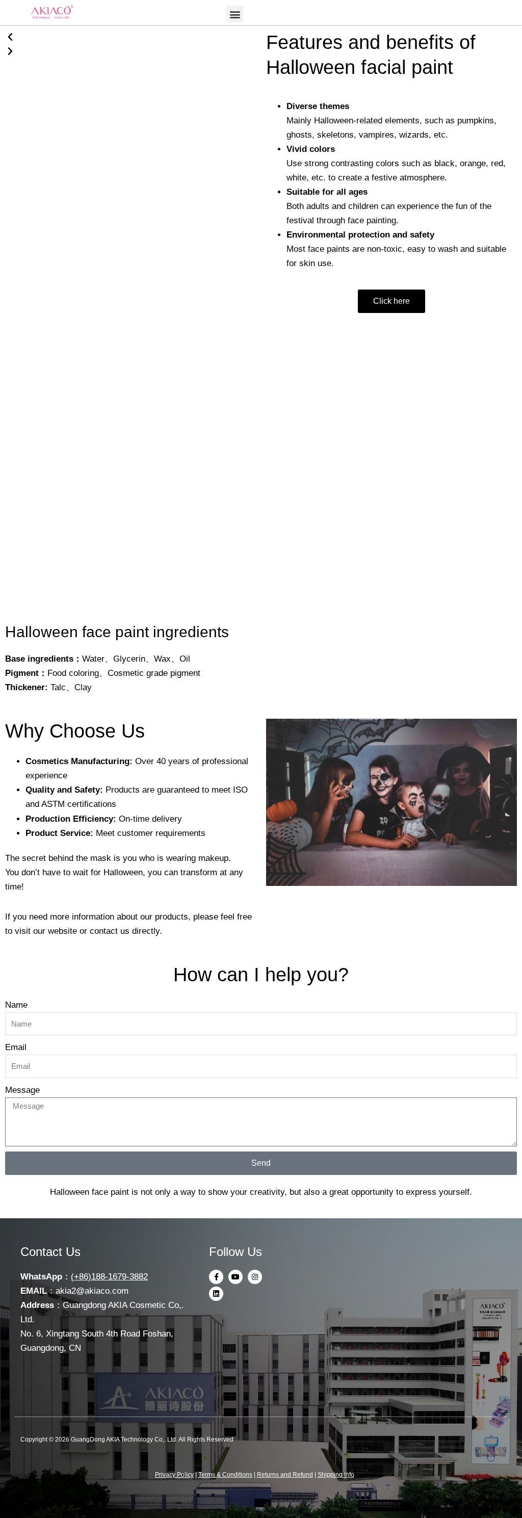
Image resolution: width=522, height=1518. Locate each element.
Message (22, 1090)
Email (16, 1047)
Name (16, 1005)
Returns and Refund (285, 1474)
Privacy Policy (174, 1474)
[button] (234, 14)
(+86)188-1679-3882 (109, 1276)
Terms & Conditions (225, 1474)
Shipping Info (336, 1474)
